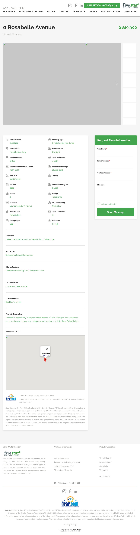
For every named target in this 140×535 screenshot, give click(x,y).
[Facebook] (75, 5)
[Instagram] (70, 5)
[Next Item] (116, 83)
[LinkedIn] (81, 5)
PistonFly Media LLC (74, 531)
